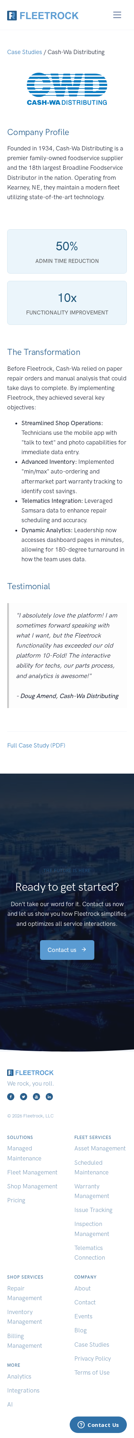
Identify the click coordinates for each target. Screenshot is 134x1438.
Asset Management (100, 1148)
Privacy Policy (92, 1358)
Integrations (23, 1390)
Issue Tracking (93, 1209)
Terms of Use (92, 1372)
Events (83, 1316)
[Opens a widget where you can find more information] (98, 1425)
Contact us (63, 949)
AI (10, 1404)
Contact (85, 1302)
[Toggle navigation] (117, 15)
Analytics (19, 1376)
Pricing (16, 1200)
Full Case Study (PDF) (36, 745)
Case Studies (24, 52)
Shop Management (32, 1186)
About (82, 1288)
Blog (80, 1330)
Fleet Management (32, 1172)
